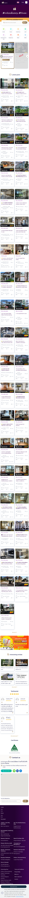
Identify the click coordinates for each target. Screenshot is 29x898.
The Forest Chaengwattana (19, 846)
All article (14, 687)
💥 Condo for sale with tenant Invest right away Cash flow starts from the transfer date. (7, 259)
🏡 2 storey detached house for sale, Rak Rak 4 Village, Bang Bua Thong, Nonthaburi (21, 148)
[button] (27, 13)
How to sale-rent (18, 876)
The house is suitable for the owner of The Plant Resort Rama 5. (7, 120)
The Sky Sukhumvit (4, 864)
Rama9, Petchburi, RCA (19, 838)
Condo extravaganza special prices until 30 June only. (21, 231)
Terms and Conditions (19, 869)
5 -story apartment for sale (21, 313)
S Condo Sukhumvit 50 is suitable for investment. (6, 397)
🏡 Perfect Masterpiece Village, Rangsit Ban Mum (21, 120)
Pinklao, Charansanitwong (20, 857)
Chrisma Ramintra (4, 840)
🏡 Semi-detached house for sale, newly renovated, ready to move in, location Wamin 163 (7, 342)
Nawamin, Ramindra (5, 838)
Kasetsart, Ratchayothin (19, 849)
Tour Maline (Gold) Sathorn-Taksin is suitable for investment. (21, 480)
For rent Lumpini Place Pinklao (20, 259)
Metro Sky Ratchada (5, 834)
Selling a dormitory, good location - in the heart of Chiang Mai (6, 618)
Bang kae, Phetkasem (5, 857)
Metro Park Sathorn (5, 826)
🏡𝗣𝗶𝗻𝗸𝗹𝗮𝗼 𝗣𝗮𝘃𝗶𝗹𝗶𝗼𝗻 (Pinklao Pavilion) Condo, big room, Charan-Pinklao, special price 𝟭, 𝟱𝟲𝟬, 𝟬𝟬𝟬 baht (21, 535)
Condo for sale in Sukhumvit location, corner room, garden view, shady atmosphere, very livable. (21, 203)
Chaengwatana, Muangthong (7, 883)
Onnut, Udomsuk (4, 862)
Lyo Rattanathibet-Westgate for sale (7, 231)
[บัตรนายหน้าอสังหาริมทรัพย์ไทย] (15, 747)
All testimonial (14, 735)
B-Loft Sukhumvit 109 (5, 847)
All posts (14, 632)
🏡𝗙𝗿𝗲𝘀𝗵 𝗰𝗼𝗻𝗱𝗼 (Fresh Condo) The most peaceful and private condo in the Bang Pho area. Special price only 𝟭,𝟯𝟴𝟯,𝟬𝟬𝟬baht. (7, 93)
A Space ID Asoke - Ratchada (19, 840)
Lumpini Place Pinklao (18, 859)
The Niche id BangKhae (5, 859)
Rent (2, 811)
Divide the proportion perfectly (20, 425)
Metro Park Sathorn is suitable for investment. (20, 342)
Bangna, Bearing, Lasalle (6, 843)
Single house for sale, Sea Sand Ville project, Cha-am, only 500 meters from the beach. (6, 591)
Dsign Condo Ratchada (5, 835)
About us (16, 874)
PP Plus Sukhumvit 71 (5, 866)
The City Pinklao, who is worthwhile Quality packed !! (21, 369)
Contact (16, 879)
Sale (2, 809)
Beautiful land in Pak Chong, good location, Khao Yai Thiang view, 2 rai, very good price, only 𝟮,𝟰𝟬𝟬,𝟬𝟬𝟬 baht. (7, 57)
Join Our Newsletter (5, 798)
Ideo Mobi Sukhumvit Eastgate (7, 845)
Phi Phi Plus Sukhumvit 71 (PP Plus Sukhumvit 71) (21, 452)
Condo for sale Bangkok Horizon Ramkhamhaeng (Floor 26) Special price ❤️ (6, 452)
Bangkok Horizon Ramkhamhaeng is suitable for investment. (7, 480)
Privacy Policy (17, 871)
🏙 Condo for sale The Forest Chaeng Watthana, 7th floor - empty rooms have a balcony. (7, 535)
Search (24, 22)
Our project (3, 819)
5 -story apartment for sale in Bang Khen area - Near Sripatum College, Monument (21, 591)
